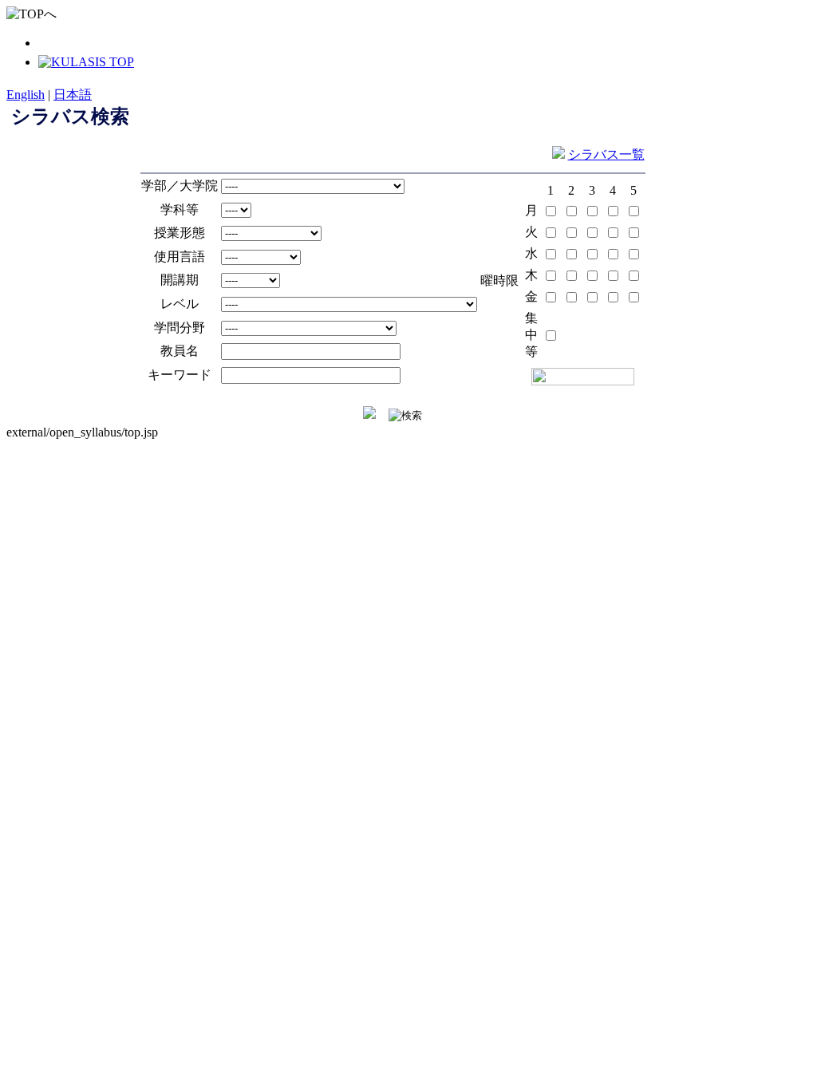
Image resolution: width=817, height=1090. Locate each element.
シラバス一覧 (606, 154)
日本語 (72, 94)
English (25, 94)
